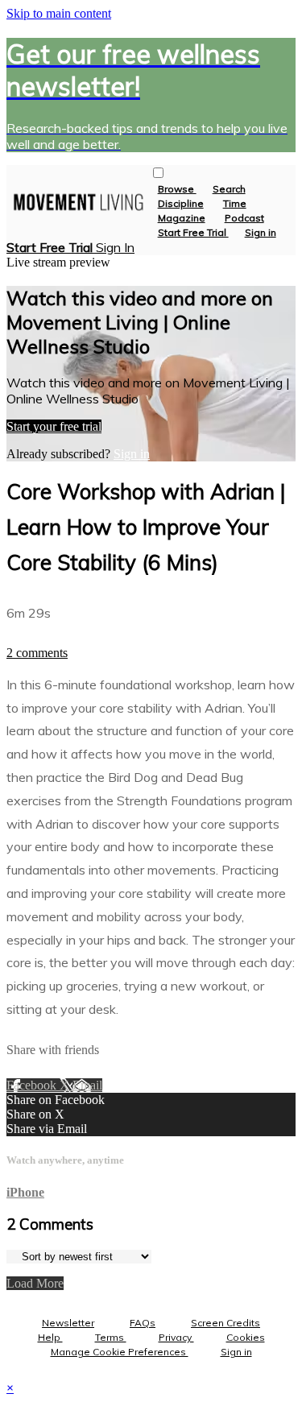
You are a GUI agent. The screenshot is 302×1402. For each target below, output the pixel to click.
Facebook (33, 1085)
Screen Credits (225, 1323)
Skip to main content (58, 13)
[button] (158, 172)
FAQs (142, 1323)
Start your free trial (53, 426)
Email (87, 1085)
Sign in (260, 232)
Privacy (176, 1337)
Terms (110, 1337)
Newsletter (68, 1323)
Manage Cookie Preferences (119, 1352)
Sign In (115, 247)
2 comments (37, 653)
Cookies (245, 1337)
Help (50, 1337)
